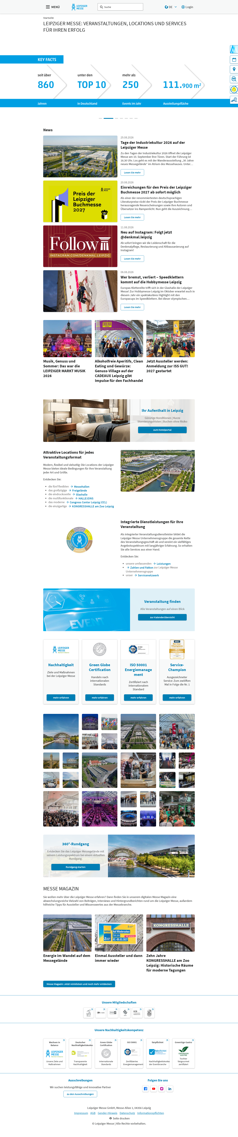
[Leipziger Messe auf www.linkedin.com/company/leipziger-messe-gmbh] (170, 1088)
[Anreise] (234, 69)
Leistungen (164, 564)
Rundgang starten (75, 867)
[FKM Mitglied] (113, 1013)
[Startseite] (79, 7)
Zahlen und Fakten (141, 567)
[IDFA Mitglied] (125, 1013)
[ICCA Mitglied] (149, 1013)
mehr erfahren (61, 697)
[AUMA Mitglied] (101, 1013)
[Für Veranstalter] (234, 100)
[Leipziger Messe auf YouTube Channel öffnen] (153, 1088)
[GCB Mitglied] (137, 1013)
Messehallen (81, 486)
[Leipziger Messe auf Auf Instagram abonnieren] (162, 1088)
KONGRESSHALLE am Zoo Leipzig (93, 506)
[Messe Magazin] (234, 49)
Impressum (81, 1113)
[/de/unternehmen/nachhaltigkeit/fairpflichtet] (158, 1053)
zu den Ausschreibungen (80, 1094)
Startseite (48, 17)
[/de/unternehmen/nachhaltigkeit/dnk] (80, 1053)
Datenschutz (127, 1113)
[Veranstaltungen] (234, 60)
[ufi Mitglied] (88, 1013)
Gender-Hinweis (107, 1113)
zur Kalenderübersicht (162, 617)
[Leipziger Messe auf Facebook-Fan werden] (145, 1088)
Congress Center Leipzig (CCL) (88, 502)
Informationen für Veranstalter (163, 93)
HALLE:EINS (86, 498)
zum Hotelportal (162, 429)
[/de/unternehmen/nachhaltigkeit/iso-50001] (132, 1053)
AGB (93, 1113)
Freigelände (79, 490)
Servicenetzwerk (148, 575)
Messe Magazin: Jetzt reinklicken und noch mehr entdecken (79, 984)
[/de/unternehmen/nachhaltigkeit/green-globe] (106, 1053)
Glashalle (81, 494)
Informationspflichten (150, 1113)
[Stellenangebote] (234, 79)
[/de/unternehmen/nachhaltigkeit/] (54, 1053)
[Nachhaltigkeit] (234, 89)
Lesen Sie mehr (132, 172)
